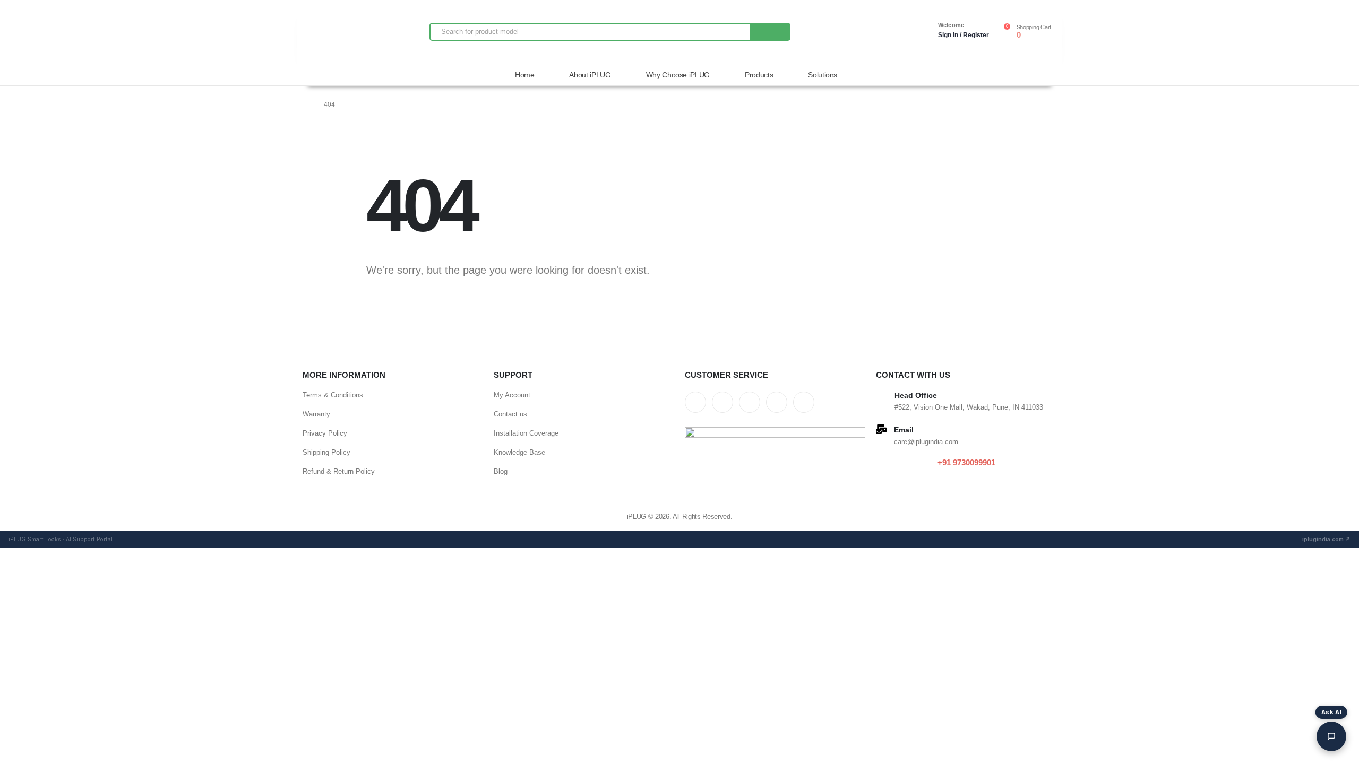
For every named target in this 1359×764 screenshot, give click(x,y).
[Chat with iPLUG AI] (1331, 736)
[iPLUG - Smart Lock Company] (334, 31)
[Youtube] (749, 402)
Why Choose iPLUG (678, 75)
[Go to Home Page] (306, 104)
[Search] (769, 32)
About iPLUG (589, 75)
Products (759, 75)
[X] (722, 402)
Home (525, 75)
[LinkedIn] (803, 402)
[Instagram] (776, 402)
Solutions (822, 75)
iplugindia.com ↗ (1326, 539)
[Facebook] (695, 402)
